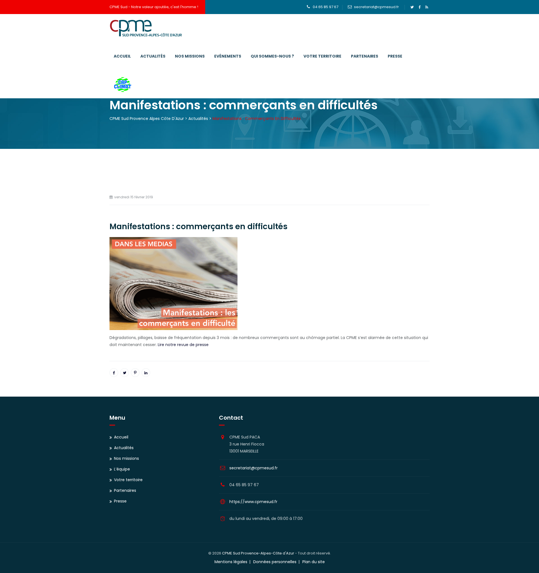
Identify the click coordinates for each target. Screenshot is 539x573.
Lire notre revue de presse (183, 344)
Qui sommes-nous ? (272, 56)
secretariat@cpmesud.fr (376, 7)
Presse (395, 56)
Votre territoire (322, 56)
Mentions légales (230, 562)
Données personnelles (274, 562)
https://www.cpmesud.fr (253, 501)
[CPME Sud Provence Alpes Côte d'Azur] (145, 28)
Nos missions (190, 56)
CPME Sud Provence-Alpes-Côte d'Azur (258, 553)
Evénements (227, 56)
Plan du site (313, 562)
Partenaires (364, 56)
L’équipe (122, 469)
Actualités (152, 56)
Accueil (122, 56)
